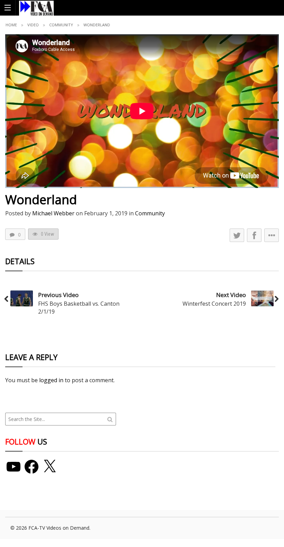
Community (61, 24)
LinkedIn (261, 278)
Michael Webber (53, 213)
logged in (51, 380)
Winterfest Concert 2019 (214, 303)
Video (33, 24)
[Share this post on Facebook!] (254, 235)
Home (11, 24)
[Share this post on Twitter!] (237, 235)
